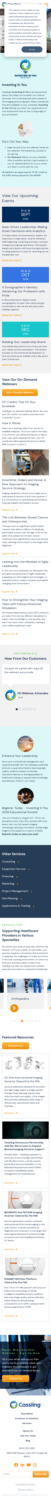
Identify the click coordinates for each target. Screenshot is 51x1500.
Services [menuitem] (27, 1423)
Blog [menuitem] (28, 1440)
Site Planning (10, 898)
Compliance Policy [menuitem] (26, 1484)
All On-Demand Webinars (20, 392)
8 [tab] (36, 1021)
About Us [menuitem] (28, 1431)
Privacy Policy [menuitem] (25, 1489)
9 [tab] (40, 1021)
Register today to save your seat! (20, 834)
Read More (9, 1113)
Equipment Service (14, 869)
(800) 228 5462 (27, 1448)
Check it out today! (25, 780)
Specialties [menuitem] (27, 1413)
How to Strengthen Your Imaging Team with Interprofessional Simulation (25, 604)
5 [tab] (31, 709)
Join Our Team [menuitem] (28, 1435)
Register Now (8, 509)
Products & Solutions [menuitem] (26, 1418)
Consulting (8, 861)
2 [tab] (20, 709)
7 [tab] (33, 1021)
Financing (8, 876)
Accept (32, 49)
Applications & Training (16, 905)
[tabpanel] (25, 684)
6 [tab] (34, 709)
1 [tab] (17, 709)
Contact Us (16, 1378)
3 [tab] (24, 709)
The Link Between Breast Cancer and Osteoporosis (25, 519)
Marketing (8, 883)
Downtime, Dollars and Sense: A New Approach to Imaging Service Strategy (24, 484)
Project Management (15, 891)
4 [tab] (27, 709)
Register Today (11, 260)
